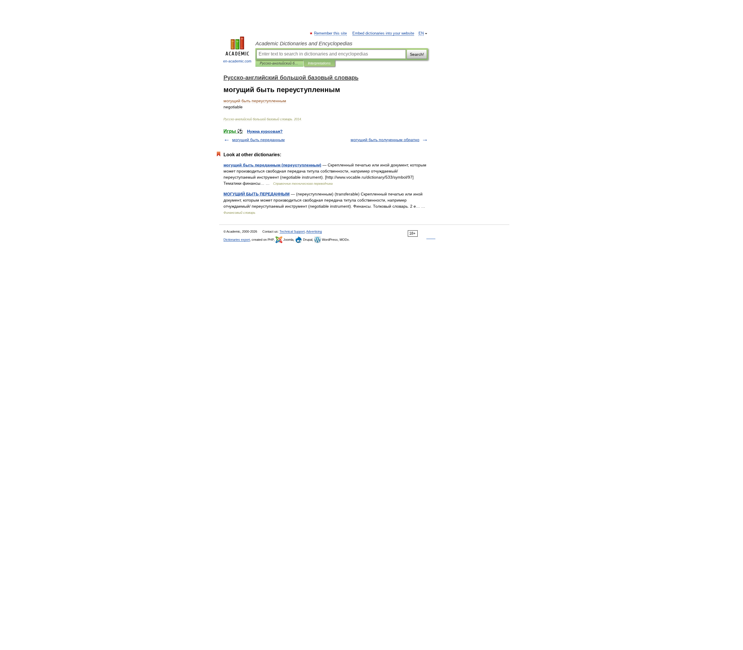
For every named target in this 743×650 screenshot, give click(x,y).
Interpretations (319, 63)
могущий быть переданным (258, 139)
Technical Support (292, 231)
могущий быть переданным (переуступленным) (272, 165)
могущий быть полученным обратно (385, 139)
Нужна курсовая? (265, 131)
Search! (417, 54)
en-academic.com (237, 61)
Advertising (314, 231)
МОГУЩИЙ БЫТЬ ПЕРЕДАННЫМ (256, 194)
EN (421, 33)
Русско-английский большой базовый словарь (279, 63)
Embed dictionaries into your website (383, 33)
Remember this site (331, 33)
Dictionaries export (236, 239)
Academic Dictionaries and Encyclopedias (303, 43)
